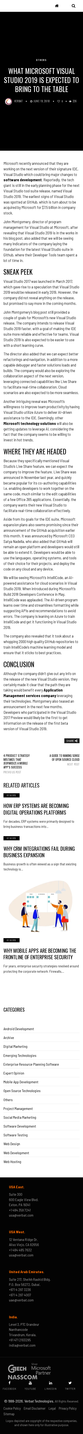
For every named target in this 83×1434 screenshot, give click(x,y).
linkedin (50, 1388)
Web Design (11, 1143)
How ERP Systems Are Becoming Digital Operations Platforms (36, 809)
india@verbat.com (22, 1345)
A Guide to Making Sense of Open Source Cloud (65, 760)
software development (22, 179)
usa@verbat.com (21, 1215)
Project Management (18, 1108)
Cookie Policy (12, 1408)
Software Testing (15, 1135)
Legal (52, 1408)
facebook (9, 1388)
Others (41, 60)
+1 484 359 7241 (20, 1210)
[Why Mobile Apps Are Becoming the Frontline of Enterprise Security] (41, 905)
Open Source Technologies (22, 1090)
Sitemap (9, 1414)
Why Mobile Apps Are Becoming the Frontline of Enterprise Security (39, 954)
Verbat (18, 101)
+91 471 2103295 (20, 1340)
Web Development (16, 1152)
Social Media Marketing (19, 1117)
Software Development (19, 1126)
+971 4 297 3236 (20, 1289)
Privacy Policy (68, 1408)
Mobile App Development (20, 1082)
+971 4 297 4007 (20, 1295)
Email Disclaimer (35, 1408)
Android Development (18, 1028)
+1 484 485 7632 (20, 1250)
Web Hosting (12, 1161)
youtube (30, 1388)
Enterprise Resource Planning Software (31, 1064)
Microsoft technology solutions (29, 423)
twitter (70, 1388)
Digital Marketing (15, 1046)
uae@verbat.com (21, 1300)
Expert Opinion (13, 1073)
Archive (8, 1037)
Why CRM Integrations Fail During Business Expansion (39, 852)
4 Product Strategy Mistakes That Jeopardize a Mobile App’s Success (16, 764)
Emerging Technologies (19, 1055)
